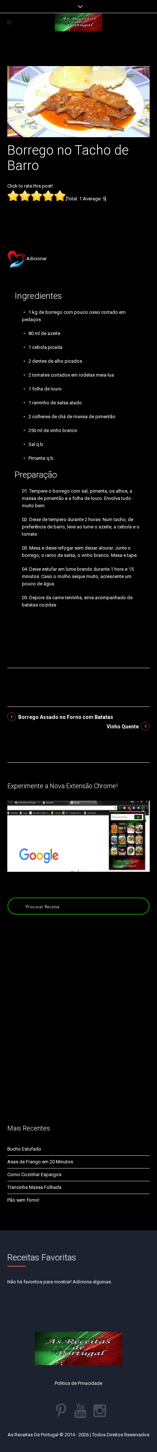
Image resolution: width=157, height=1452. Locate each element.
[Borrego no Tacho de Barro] (78, 101)
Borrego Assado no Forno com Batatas (65, 717)
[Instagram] (99, 1410)
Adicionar (36, 258)
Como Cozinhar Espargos (34, 1174)
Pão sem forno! (23, 1200)
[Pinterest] (61, 1410)
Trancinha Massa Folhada (34, 1187)
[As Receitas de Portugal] (78, 22)
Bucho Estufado (24, 1149)
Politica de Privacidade (78, 1383)
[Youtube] (80, 1410)
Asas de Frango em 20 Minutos (40, 1161)
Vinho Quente (123, 726)
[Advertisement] (78, 214)
